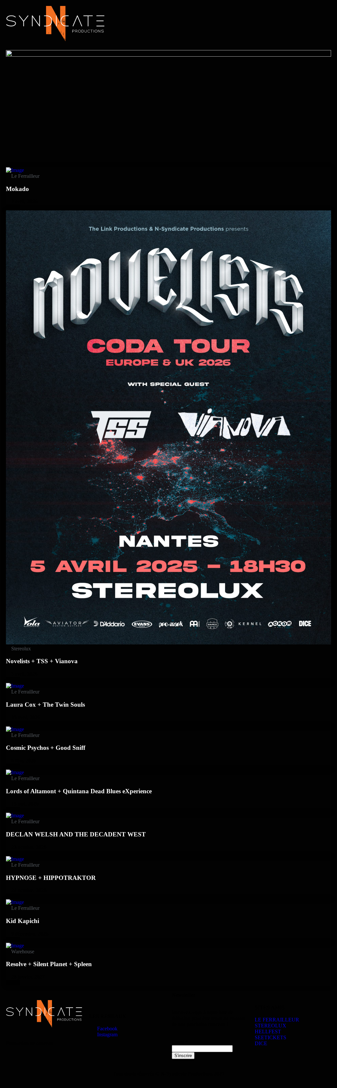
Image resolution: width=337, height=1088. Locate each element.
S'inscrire (183, 1055)
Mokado (17, 188)
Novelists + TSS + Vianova (42, 661)
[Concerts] (15, 170)
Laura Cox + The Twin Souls (45, 704)
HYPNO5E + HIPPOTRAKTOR (51, 877)
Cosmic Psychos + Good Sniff (45, 747)
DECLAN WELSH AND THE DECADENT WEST (76, 834)
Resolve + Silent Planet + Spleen (49, 964)
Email (180, 1042)
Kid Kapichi (22, 920)
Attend (13, 207)
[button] (251, 12)
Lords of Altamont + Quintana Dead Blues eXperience (79, 791)
